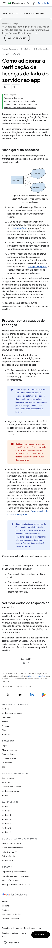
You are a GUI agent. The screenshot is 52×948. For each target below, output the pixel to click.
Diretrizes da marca (32, 928)
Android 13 (6, 823)
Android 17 (6, 806)
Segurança (6, 717)
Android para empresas (12, 713)
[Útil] (15, 54)
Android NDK (7, 860)
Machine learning (9, 750)
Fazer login (43, 3)
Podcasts (6, 734)
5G (3, 767)
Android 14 (6, 819)
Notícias (5, 726)
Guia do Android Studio (12, 843)
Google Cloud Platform (12, 914)
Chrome (5, 906)
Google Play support (10, 880)
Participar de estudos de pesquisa (16, 884)
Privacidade (7, 763)
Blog (4, 730)
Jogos (4, 745)
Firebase (5, 910)
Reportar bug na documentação (15, 876)
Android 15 (6, 815)
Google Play (11, 13)
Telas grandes (8, 778)
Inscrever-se (41, 934)
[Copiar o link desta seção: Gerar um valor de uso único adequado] (4, 560)
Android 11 (6, 832)
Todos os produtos (10, 918)
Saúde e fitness (8, 754)
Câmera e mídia (9, 758)
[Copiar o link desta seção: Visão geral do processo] (42, 150)
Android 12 (6, 828)
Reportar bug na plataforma (14, 871)
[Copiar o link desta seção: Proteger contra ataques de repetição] (20, 325)
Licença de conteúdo (36, 676)
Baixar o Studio (8, 856)
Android (5, 709)
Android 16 (6, 811)
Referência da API (9, 852)
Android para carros (10, 791)
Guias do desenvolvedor (12, 847)
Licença (18, 928)
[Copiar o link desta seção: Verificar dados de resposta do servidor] (17, 607)
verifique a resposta (37, 266)
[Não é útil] (19, 54)
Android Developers (10, 49)
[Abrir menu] (4, 3)
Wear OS (6, 782)
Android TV (7, 795)
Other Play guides (34, 13)
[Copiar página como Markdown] (13, 87)
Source (5, 721)
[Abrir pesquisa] (28, 3)
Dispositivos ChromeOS (12, 787)
